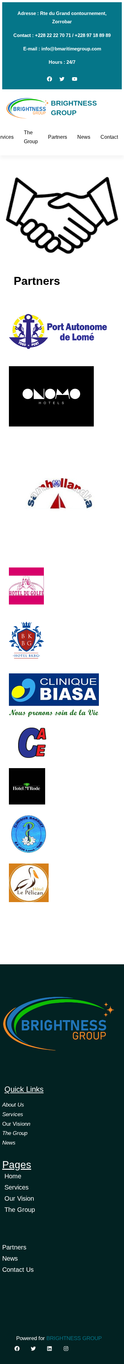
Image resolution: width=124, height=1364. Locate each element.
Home (12, 1176)
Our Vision (14, 1124)
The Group (14, 1133)
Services (12, 1114)
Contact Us (18, 1269)
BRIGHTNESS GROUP (74, 1338)
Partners (14, 1247)
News (9, 1143)
